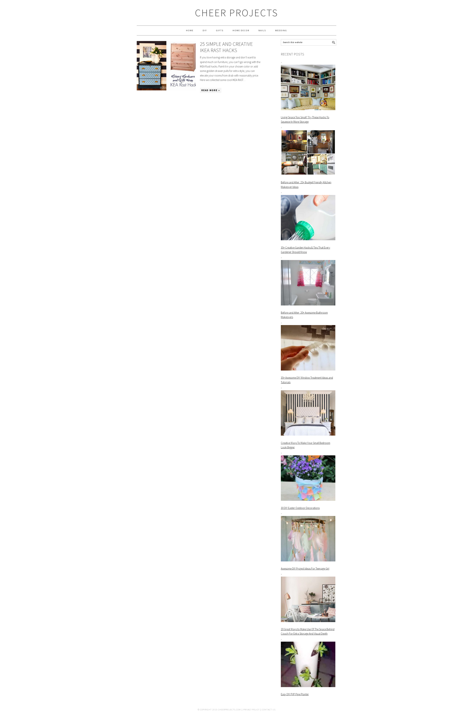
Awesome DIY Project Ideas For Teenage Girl (305, 568)
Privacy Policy (251, 709)
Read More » (210, 90)
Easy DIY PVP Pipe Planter (295, 694)
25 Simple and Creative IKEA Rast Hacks (226, 47)
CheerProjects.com (229, 709)
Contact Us (268, 709)
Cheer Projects (236, 12)
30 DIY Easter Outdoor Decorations (300, 508)
